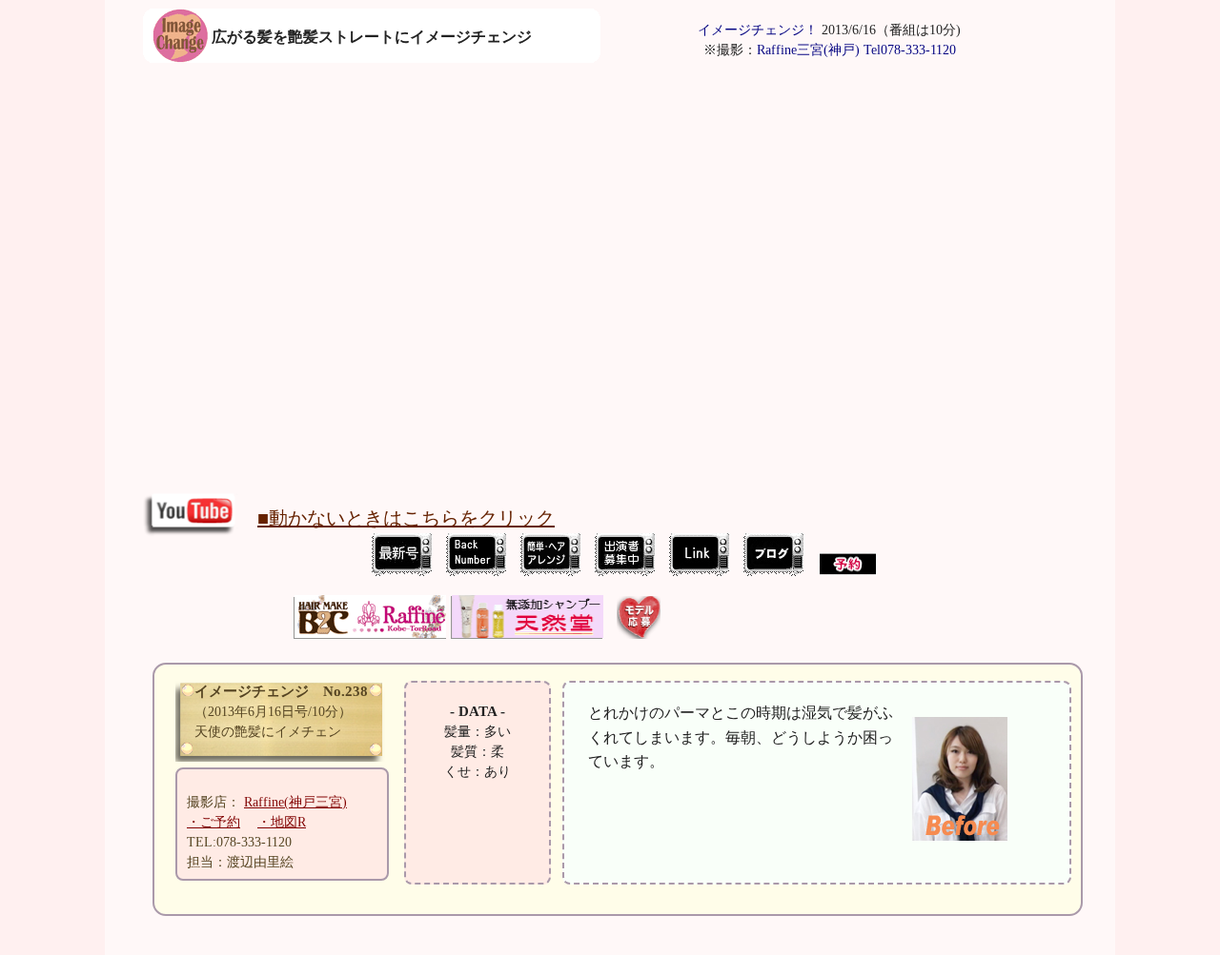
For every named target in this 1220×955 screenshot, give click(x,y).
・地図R (281, 822)
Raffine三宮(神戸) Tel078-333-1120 (856, 50)
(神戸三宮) (295, 802)
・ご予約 (213, 822)
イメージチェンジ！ (758, 30)
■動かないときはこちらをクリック (406, 517)
